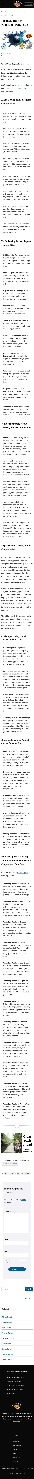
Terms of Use (17, 1457)
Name (6, 1239)
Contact (15, 1449)
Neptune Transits (8, 1338)
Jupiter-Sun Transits (9, 1164)
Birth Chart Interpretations (15, 1385)
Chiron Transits (7, 1317)
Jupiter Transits (7, 1322)
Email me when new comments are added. (16, 1262)
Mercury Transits (7, 1333)
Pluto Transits (6, 1344)
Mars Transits (6, 1328)
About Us (16, 1441)
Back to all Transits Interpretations (17, 1173)
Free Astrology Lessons (15, 1389)
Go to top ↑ (28, 1298)
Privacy (15, 1461)
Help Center (17, 1445)
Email (6, 1251)
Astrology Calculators (14, 1381)
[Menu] (3, 3)
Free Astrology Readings (15, 1377)
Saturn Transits (7, 1349)
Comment (7, 1211)
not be (23, 1200)
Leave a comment (6, 56)
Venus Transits (7, 1360)
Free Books (11, 1393)
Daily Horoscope (28, 4)
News (15, 1453)
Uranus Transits (7, 1354)
